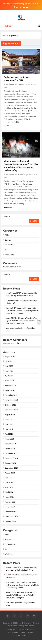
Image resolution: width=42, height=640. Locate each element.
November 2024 (11, 458)
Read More (8, 126)
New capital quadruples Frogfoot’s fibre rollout (20, 329)
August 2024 (10, 473)
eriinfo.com (10, 84)
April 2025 (9, 434)
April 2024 (9, 492)
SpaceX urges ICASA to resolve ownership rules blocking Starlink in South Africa (21, 294)
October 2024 (10, 463)
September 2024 (11, 468)
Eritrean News (10, 244)
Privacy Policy (21, 635)
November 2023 (11, 516)
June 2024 (9, 482)
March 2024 (9, 497)
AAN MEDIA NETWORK (27, 630)
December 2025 (11, 395)
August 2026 (10, 356)
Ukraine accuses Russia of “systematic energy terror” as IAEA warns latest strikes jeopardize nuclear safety (21, 165)
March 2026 (9, 380)
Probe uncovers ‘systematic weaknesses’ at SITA (17, 79)
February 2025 (10, 443)
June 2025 (9, 424)
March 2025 (9, 439)
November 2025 (11, 400)
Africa (7, 235)
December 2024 (11, 453)
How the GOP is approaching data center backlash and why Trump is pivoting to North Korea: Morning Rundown (17, 4)
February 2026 (10, 385)
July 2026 (8, 361)
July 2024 (8, 477)
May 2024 (9, 487)
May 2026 (9, 371)
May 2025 (9, 429)
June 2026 (9, 366)
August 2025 (10, 414)
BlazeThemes (29, 626)
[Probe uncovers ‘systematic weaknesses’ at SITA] (21, 61)
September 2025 (11, 409)
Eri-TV (23, 632)
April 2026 (9, 376)
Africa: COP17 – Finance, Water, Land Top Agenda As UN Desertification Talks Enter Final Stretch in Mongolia (21, 321)
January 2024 (10, 507)
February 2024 (10, 502)
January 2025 (10, 448)
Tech (6, 71)
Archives (31, 632)
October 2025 (10, 405)
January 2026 (10, 390)
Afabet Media (13, 632)
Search (6, 216)
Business (8, 240)
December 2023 (11, 511)
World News (9, 155)
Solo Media (10, 630)
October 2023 (10, 521)
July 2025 (8, 419)
